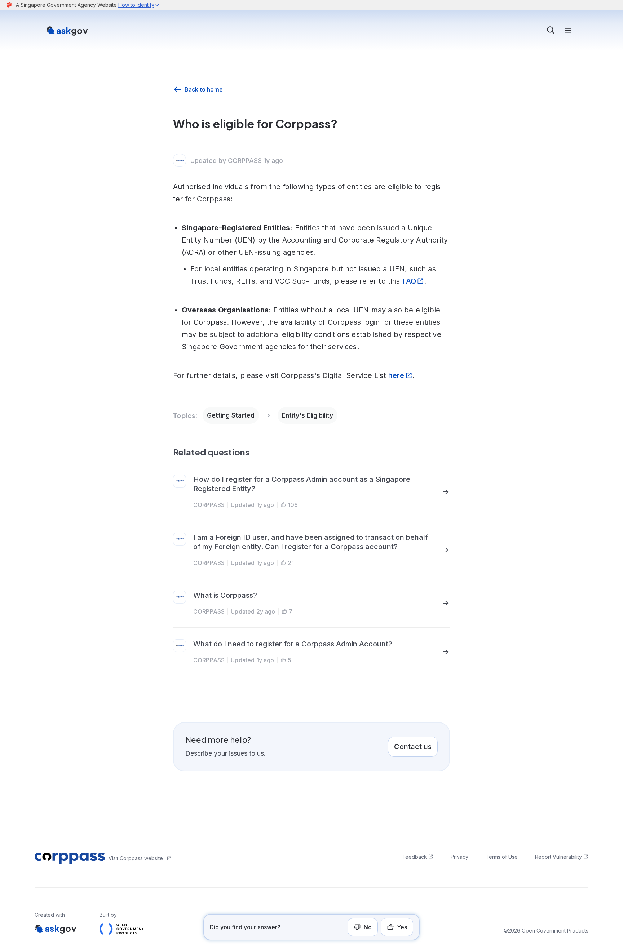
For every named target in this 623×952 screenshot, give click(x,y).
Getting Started (231, 415)
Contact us (413, 746)
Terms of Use (502, 857)
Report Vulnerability (558, 857)
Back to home (204, 89)
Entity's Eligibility (307, 415)
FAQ (409, 281)
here (396, 375)
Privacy (459, 857)
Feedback (415, 857)
